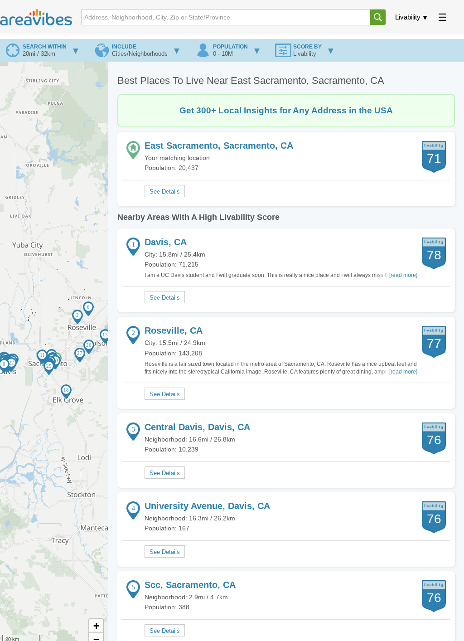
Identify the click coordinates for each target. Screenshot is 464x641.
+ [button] (96, 625)
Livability (407, 17)
